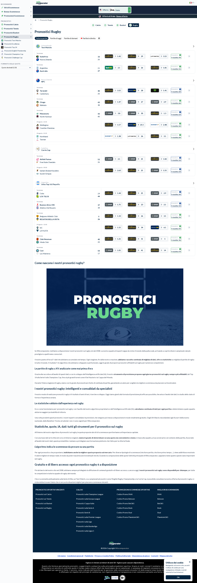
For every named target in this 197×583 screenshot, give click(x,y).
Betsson (160, 499)
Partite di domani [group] (71, 38)
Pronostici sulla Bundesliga (86, 526)
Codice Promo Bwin (124, 508)
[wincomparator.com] (42, 3)
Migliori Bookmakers (168, 490)
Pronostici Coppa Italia (85, 503)
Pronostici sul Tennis (44, 499)
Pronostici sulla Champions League (89, 494)
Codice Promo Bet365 (125, 503)
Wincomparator (122, 548)
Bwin (159, 508)
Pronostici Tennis (11, 28)
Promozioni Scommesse (14, 16)
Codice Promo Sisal (124, 512)
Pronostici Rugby (11, 37)
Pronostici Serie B (83, 512)
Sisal (159, 512)
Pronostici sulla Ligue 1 (85, 531)
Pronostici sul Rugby (44, 508)
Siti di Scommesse (11, 7)
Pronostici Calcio (11, 24)
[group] (99, 38)
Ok (178, 577)
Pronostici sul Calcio (44, 494)
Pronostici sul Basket (44, 503)
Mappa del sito (166, 556)
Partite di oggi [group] (55, 38)
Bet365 (160, 503)
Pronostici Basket (11, 33)
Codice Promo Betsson (126, 499)
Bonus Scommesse (12, 12)
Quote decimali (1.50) (9, 67)
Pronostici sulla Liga (84, 522)
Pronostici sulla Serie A (85, 508)
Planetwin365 (162, 517)
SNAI (159, 494)
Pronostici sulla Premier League (88, 517)
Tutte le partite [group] (41, 38)
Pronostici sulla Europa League (88, 499)
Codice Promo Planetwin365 (128, 517)
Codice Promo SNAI (125, 494)
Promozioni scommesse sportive (133, 490)
